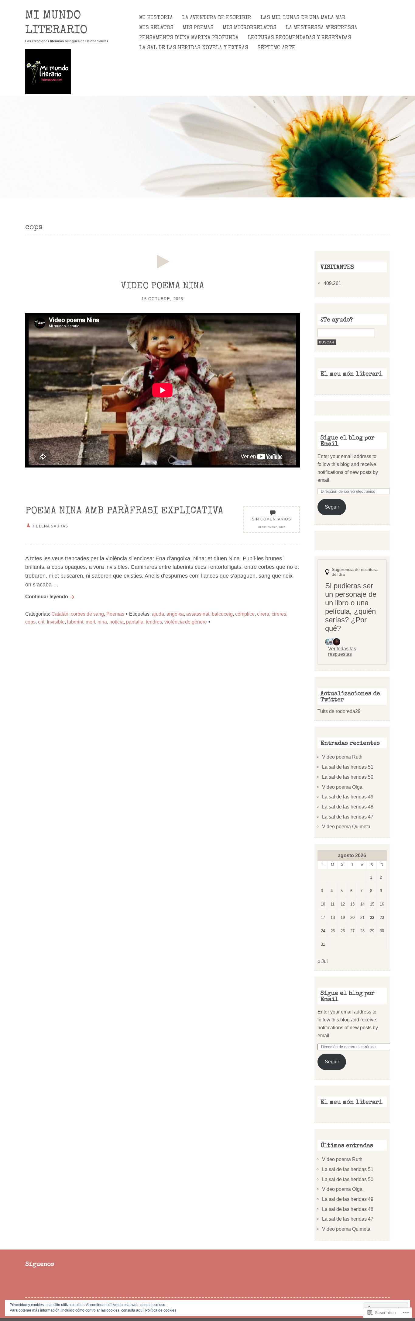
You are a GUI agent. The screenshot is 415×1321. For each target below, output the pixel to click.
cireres (279, 614)
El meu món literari (351, 374)
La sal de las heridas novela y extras (193, 48)
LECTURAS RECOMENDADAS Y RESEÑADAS (299, 38)
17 (323, 917)
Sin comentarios (271, 519)
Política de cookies (160, 1310)
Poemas (115, 614)
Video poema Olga (342, 787)
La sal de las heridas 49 (347, 796)
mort (90, 621)
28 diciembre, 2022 (271, 527)
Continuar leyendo (46, 596)
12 (343, 904)
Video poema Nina (162, 286)
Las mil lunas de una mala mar (302, 18)
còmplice (245, 614)
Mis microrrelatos (249, 28)
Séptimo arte (276, 48)
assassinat (197, 614)
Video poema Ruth (342, 757)
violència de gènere (185, 621)
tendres (154, 621)
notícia (116, 621)
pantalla (134, 621)
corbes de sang (87, 614)
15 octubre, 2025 (162, 299)
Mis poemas (198, 28)
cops (30, 621)
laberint (75, 621)
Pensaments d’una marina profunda (188, 38)
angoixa (175, 614)
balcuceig (222, 614)
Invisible (56, 621)
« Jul (322, 961)
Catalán (59, 614)
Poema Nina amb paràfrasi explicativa (124, 511)
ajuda (158, 614)
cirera (263, 614)
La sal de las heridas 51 (347, 767)
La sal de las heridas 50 (347, 777)
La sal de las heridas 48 (347, 806)
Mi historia (156, 18)
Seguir (332, 506)
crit (41, 621)
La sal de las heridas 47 (347, 816)
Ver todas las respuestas (342, 651)
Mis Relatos (156, 28)
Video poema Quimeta (346, 826)
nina (102, 621)
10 (323, 904)
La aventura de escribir (216, 18)
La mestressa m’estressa (321, 28)
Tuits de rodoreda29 (339, 711)
